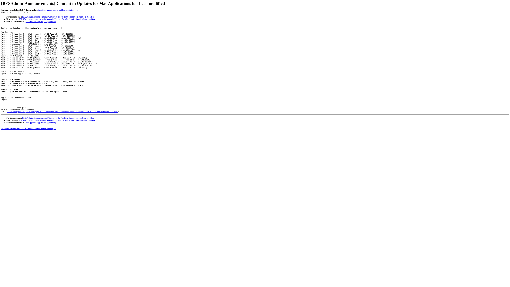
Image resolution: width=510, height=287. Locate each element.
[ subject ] (43, 21)
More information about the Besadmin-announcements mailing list (28, 128)
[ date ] (28, 21)
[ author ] (52, 21)
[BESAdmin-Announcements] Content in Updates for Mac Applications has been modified (57, 19)
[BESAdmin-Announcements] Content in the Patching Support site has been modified (58, 17)
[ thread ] (35, 21)
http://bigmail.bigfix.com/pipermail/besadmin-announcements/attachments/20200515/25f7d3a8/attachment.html (62, 112)
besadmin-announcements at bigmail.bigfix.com (58, 10)
